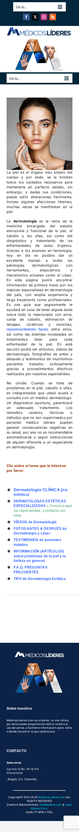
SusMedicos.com (51, 804)
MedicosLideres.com (51, 797)
